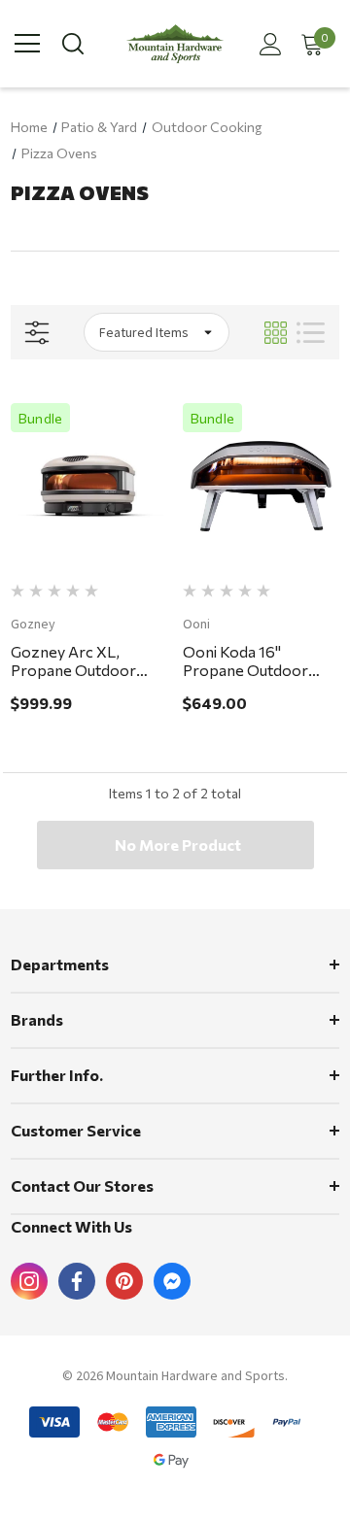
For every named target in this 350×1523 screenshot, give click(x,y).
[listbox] (156, 332)
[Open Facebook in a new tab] (76, 1281)
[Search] (71, 43)
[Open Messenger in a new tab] (172, 1281)
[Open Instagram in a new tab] (29, 1281)
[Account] (267, 44)
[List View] (311, 333)
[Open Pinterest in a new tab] (124, 1281)
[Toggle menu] (27, 43)
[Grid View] (275, 333)
